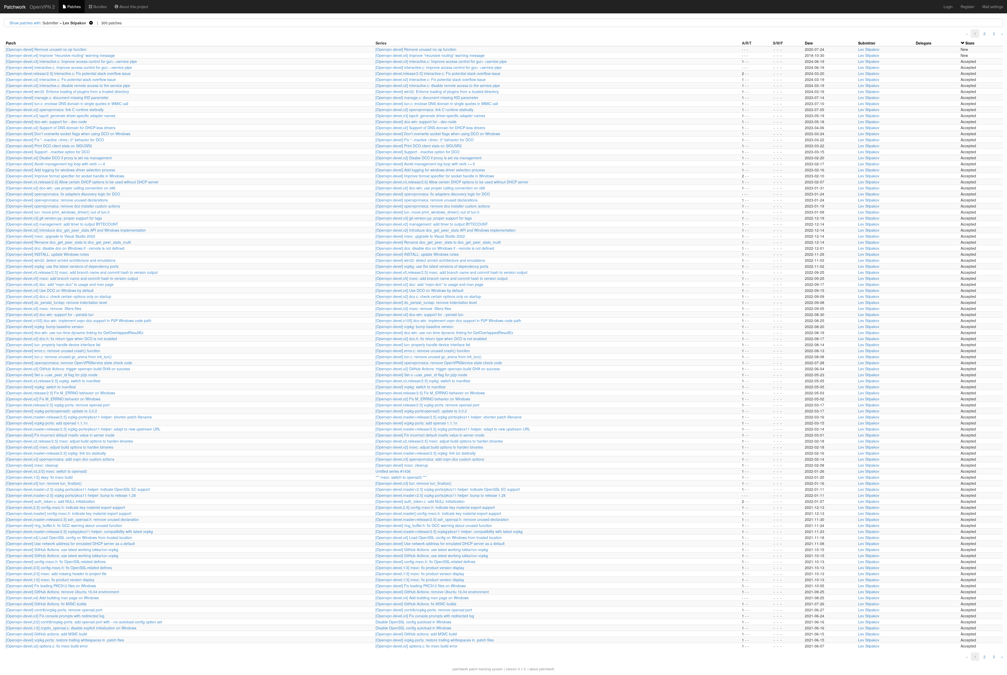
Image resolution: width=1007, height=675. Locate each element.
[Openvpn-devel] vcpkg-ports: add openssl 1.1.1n (47, 423)
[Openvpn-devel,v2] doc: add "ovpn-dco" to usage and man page (60, 284)
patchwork (460, 668)
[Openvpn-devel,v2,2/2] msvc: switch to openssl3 (46, 471)
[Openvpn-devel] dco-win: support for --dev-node (46, 121)
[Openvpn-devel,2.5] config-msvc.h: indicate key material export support (65, 507)
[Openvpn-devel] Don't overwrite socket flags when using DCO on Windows (68, 133)
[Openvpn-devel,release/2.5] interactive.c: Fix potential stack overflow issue (68, 73)
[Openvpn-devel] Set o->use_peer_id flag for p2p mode (52, 374)
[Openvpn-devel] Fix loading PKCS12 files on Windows (51, 585)
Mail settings (992, 6)
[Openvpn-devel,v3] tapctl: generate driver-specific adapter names (60, 115)
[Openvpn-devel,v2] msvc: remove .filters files (43, 308)
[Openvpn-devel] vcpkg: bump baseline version (45, 326)
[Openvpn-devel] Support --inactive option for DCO (48, 151)
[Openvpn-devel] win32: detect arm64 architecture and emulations (60, 260)
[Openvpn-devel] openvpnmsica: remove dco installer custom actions (63, 206)
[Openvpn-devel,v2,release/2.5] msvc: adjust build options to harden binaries (69, 441)
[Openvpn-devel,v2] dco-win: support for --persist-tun (50, 314)
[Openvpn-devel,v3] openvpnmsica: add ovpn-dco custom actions (60, 459)
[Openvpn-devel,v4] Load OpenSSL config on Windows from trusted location (69, 537)
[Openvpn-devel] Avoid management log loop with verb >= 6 (55, 163)
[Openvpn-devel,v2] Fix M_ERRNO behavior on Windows (53, 398)
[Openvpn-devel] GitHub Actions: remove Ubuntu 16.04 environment (62, 591)
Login (948, 6)
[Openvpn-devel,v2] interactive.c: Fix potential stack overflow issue (61, 79)
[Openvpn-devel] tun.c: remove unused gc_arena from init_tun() (59, 356)
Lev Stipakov (868, 49)
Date (809, 43)
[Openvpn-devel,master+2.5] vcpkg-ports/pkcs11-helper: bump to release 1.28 (71, 495)
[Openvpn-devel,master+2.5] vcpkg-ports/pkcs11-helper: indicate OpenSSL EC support (78, 489)
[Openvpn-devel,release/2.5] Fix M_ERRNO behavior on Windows (60, 392)
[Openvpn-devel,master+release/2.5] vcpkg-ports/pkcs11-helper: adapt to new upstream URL (83, 429)
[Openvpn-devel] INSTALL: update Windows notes (47, 254)
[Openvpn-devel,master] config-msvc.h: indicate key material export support (68, 513)
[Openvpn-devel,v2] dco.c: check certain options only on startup (58, 296)
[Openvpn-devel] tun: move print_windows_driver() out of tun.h (58, 212)
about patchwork (541, 668)
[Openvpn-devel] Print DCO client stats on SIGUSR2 (49, 145)
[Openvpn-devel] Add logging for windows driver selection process (60, 169)
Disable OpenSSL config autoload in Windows (413, 621)
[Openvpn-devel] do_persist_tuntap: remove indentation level (56, 302)
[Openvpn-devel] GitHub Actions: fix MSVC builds (46, 603)
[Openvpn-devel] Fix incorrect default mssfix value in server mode (60, 435)
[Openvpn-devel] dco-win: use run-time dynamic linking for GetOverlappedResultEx (74, 332)
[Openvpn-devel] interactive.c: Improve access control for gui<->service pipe (69, 67)
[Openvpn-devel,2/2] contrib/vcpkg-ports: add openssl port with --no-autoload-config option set (84, 621)
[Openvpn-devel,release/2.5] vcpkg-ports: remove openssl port (58, 404)
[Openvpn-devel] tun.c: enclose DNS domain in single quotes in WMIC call (67, 103)
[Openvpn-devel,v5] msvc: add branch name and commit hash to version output (72, 278)
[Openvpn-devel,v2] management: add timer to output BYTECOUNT (62, 224)
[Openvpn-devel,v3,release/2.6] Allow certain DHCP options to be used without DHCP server (82, 181)
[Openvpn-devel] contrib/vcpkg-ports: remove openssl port (54, 609)
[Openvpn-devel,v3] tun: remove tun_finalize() (44, 483)
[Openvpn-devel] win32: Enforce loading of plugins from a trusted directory (67, 91)
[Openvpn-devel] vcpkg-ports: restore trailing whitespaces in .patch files (65, 640)
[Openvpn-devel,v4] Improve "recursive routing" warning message (60, 55)
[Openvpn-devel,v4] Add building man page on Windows (52, 597)
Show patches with (24, 22)
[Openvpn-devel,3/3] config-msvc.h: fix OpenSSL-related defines (59, 567)
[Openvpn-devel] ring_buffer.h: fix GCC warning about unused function (64, 525)
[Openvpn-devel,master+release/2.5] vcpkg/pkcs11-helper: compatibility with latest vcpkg (79, 531)
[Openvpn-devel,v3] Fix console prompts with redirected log (55, 615)
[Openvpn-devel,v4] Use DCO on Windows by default (50, 290)
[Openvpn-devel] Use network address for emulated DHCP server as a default (70, 543)
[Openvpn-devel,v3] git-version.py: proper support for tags (54, 218)
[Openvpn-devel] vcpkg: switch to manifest (41, 386)
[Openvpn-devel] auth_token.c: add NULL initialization (50, 501)
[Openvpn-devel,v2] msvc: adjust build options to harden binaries (59, 447)
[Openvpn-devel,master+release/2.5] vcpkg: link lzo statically (56, 453)
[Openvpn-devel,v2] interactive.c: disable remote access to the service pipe (68, 85)
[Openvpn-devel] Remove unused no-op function (46, 49)
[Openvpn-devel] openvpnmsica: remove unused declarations (57, 200)
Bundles (99, 6)
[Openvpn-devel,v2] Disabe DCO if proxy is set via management (59, 157)
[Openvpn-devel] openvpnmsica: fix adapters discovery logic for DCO (63, 194)
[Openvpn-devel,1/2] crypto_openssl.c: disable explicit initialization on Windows (71, 627)
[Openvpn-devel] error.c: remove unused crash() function (53, 350)
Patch (11, 43)
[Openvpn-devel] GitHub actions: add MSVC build (46, 633)
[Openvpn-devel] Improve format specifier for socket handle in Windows (65, 175)
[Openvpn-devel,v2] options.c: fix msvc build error (47, 646)
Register (967, 6)
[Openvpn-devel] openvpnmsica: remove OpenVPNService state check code (69, 362)
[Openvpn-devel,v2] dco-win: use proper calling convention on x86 (60, 187)
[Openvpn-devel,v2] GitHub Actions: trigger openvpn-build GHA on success (68, 368)
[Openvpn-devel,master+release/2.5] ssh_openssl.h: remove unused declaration (72, 519)
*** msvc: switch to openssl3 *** (401, 477)
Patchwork (15, 6)
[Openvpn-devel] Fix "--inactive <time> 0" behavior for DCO (55, 139)
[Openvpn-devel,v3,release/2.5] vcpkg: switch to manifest (53, 380)
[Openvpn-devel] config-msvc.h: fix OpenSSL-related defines (56, 561)
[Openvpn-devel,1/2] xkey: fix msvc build (39, 477)
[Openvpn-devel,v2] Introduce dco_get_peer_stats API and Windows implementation (76, 230)
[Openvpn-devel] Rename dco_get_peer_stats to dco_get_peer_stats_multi (68, 242)
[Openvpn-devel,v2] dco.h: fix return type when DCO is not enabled (61, 338)
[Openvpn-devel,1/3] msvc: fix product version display (420, 567)
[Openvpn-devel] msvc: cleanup (32, 465)
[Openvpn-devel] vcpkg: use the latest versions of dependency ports (62, 266)
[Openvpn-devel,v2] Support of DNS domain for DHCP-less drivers (60, 127)
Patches (73, 6)
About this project (133, 6)
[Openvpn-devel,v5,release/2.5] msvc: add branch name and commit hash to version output (82, 272)
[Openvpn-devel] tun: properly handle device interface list (53, 344)
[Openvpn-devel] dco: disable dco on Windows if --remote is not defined (65, 248)
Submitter (866, 43)
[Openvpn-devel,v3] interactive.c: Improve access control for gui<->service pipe (71, 61)
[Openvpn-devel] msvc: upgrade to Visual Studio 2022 (50, 236)
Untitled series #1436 (393, 471)
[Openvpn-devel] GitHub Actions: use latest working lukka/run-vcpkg (62, 549)
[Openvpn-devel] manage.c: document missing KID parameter (57, 97)
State (969, 43)
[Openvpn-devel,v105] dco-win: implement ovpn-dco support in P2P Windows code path (78, 320)
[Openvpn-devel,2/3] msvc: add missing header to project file (56, 573)
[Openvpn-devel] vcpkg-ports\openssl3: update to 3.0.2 (51, 410)
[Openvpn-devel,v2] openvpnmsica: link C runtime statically (55, 109)
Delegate (923, 43)
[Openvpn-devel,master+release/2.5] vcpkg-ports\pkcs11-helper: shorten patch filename (79, 417)
